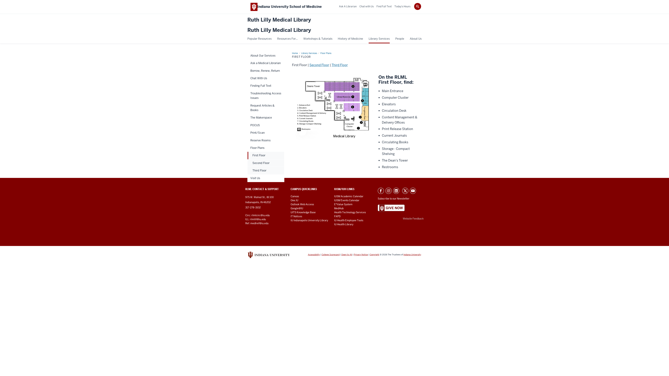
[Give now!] (391, 208)
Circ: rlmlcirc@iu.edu (257, 215)
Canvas (295, 196)
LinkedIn (396, 191)
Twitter (405, 191)
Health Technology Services (350, 212)
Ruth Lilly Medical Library (279, 20)
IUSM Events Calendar (346, 200)
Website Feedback (413, 218)
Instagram (388, 191)
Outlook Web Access (302, 204)
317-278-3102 (253, 207)
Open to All (346, 254)
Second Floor (319, 65)
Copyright (374, 254)
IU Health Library (343, 224)
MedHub (339, 208)
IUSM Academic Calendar (348, 196)
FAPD (337, 216)
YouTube (413, 191)
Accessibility (314, 254)
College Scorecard (331, 254)
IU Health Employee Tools (348, 220)
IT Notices (296, 216)
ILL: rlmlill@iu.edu (255, 219)
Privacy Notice (361, 254)
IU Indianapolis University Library (309, 220)
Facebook (381, 191)
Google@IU (297, 208)
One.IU (294, 200)
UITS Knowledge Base (303, 212)
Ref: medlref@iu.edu (256, 223)
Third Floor (340, 65)
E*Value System (343, 204)
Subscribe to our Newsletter (393, 198)
